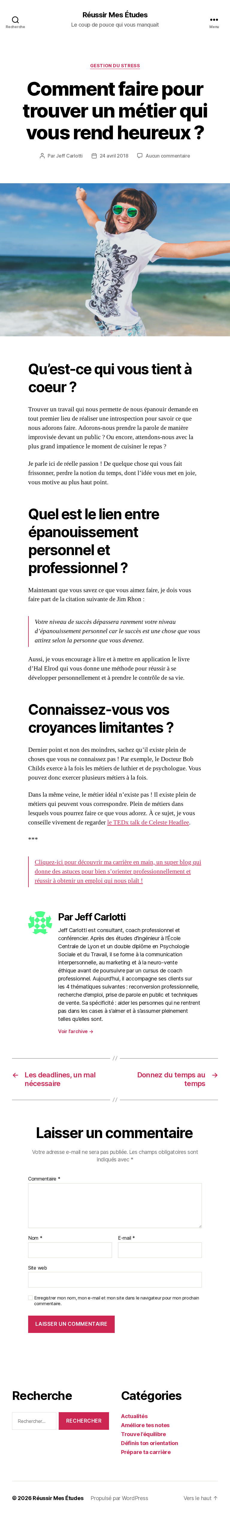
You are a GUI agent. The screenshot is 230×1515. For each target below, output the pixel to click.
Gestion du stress (115, 65)
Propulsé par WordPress (119, 1498)
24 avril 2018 (114, 156)
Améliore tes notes (145, 1425)
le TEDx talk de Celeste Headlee (148, 822)
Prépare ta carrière (146, 1452)
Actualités (134, 1416)
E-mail (126, 1238)
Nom (35, 1238)
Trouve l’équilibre (143, 1434)
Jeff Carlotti (69, 156)
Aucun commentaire (168, 156)
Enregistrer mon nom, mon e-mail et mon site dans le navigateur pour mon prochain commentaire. (116, 1300)
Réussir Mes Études (115, 15)
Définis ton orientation (149, 1443)
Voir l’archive (75, 1031)
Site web (37, 1267)
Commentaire (44, 1179)
